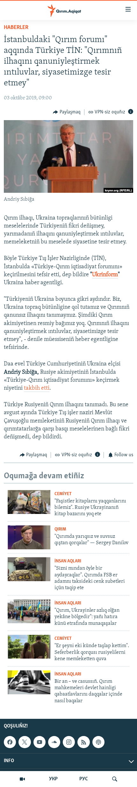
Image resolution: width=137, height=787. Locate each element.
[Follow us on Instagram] (69, 742)
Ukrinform (105, 275)
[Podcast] (98, 742)
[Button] (67, 112)
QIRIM (60, 529)
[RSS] (83, 742)
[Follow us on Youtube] (39, 742)
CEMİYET (63, 494)
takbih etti (36, 388)
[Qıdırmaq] (114, 779)
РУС (83, 779)
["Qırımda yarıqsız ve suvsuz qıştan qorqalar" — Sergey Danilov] (29, 537)
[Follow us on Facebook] (10, 742)
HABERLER (16, 28)
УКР (53, 779)
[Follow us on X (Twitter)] (24, 742)
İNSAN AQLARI (67, 561)
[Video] (22, 779)
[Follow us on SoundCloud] (54, 742)
